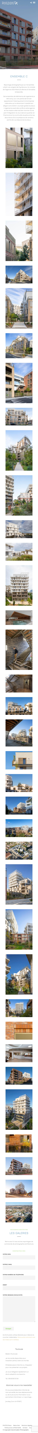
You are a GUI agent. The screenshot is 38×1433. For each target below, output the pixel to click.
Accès (31, 1427)
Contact (25, 1427)
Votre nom (7, 1254)
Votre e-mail (7, 1264)
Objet (5, 1285)
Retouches (16, 1425)
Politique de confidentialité (13, 1427)
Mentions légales (27, 1425)
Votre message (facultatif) (12, 1295)
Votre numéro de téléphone (13, 1274)
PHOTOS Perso (7, 1425)
